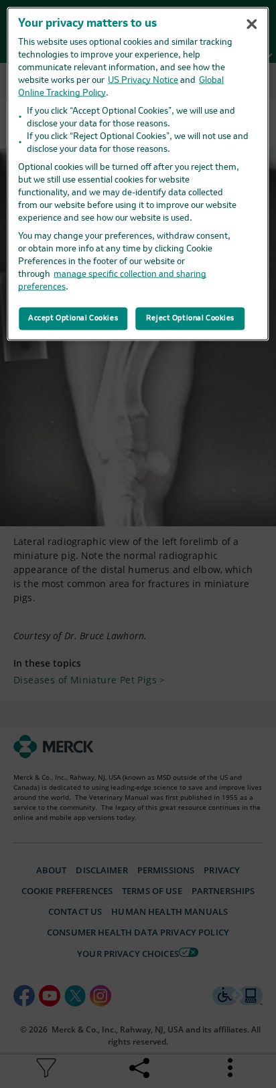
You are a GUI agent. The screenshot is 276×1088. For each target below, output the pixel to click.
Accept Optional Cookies (73, 318)
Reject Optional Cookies (190, 318)
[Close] (252, 24)
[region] (138, 174)
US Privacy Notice (143, 80)
